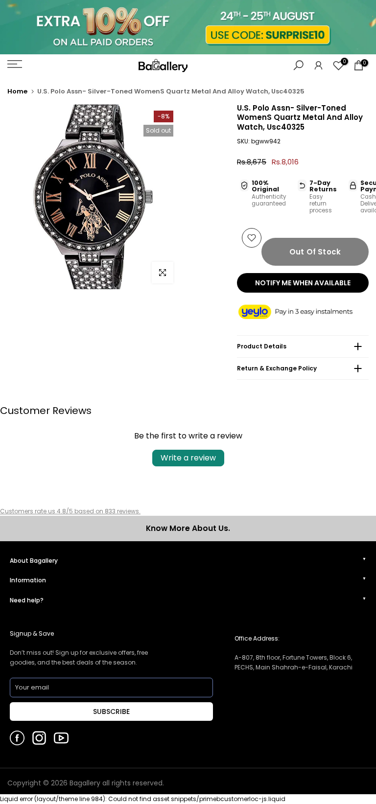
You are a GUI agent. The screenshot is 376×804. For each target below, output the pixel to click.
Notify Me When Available (303, 283)
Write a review (188, 457)
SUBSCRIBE (111, 711)
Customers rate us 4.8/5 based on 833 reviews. (70, 511)
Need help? (27, 600)
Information (28, 580)
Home (17, 91)
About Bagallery (34, 560)
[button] (303, 312)
